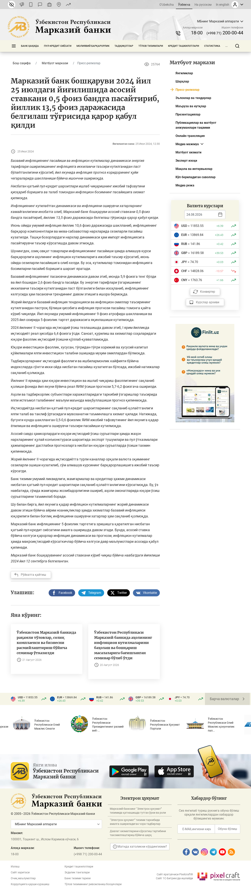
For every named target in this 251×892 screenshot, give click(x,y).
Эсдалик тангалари (77, 872)
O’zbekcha (166, 4)
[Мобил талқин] (30, 4)
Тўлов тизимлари (150, 45)
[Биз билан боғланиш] (59, 4)
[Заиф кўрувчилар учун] (11, 4)
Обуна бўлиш (227, 829)
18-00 (197, 33)
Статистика (212, 45)
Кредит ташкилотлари (183, 45)
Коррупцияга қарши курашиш (30, 884)
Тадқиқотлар (124, 45)
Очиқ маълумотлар (23, 878)
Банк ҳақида (30, 45)
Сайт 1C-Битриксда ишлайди (174, 878)
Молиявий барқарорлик (92, 45)
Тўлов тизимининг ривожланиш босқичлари (93, 884)
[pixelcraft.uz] (218, 876)
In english (222, 4)
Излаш (15, 866)
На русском (203, 4)
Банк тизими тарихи (78, 878)
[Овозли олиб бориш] (21, 4)
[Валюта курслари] (68, 4)
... (226, 45)
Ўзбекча (184, 4)
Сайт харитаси (20, 872)
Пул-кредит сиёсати (57, 45)
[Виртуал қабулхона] (49, 4)
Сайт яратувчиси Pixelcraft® (175, 874)
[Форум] (40, 4)
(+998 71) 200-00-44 (88, 854)
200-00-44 (224, 33)
